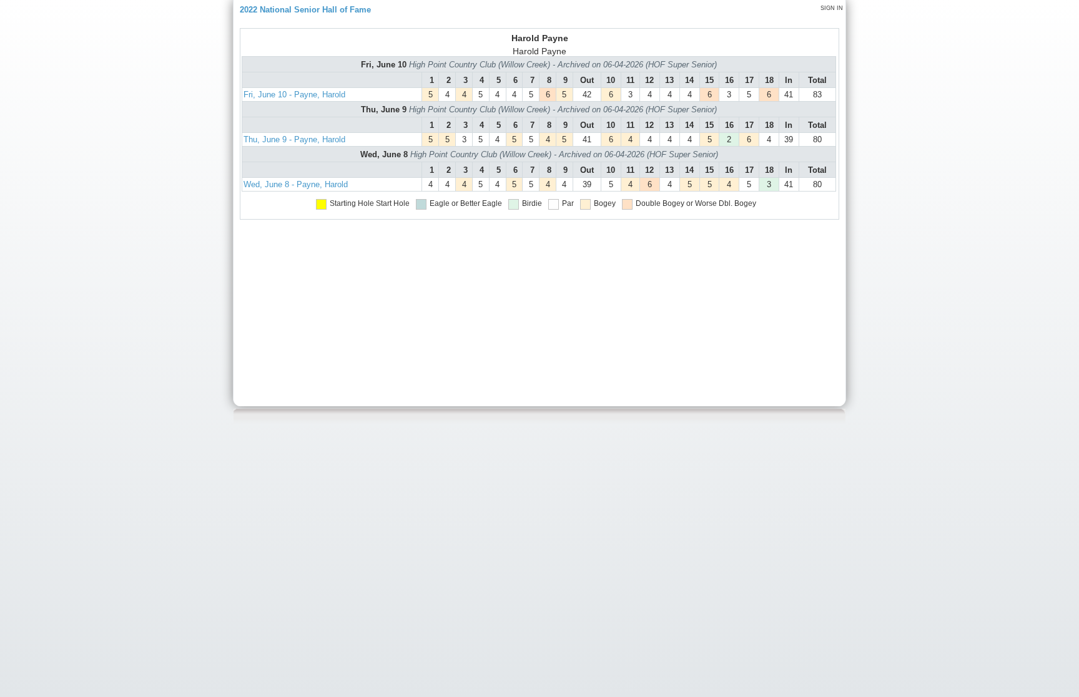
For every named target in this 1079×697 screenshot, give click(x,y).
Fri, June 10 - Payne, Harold (294, 94)
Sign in (831, 8)
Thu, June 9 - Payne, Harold (294, 139)
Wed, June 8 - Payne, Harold (296, 184)
